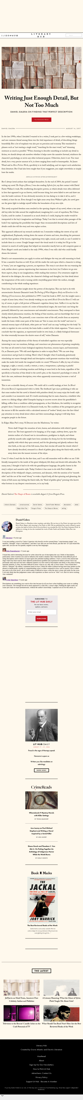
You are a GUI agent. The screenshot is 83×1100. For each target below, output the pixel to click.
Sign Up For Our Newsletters (41, 1064)
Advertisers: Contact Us (41, 1073)
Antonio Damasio (10, 504)
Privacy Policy (41, 1077)
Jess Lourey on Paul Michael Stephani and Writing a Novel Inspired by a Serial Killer (41, 831)
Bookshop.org (53, 1088)
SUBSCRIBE (41, 618)
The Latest (41, 970)
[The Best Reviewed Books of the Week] (42, 900)
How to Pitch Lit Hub (41, 1069)
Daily (41, 744)
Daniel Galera (8, 128)
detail (76, 504)
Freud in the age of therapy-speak (41, 750)
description (67, 504)
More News (41, 770)
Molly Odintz (43, 858)
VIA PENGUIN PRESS (41, 120)
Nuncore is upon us (41, 756)
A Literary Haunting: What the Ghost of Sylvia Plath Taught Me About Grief (61, 1000)
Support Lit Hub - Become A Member (41, 1081)
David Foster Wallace (53, 504)
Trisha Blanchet (43, 819)
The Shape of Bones (22, 494)
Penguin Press (36, 508)
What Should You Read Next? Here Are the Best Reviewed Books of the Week (61, 1025)
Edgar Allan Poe (22, 508)
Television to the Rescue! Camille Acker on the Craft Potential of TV (21, 1025)
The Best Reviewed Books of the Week (42, 925)
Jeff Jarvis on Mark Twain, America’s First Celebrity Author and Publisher (21, 1000)
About (41, 1060)
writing (64, 508)
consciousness (24, 504)
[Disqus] (41, 561)
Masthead (41, 1056)
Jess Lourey (42, 837)
